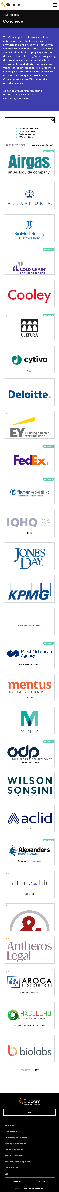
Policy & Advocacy (14, 1156)
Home (5, 15)
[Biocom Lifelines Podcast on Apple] (44, 1182)
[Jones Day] (30, 556)
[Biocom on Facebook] (26, 1182)
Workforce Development (17, 1162)
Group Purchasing (14, 1150)
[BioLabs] (30, 1048)
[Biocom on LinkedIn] (35, 1182)
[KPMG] (30, 589)
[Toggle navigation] (55, 5)
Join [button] (29, 1112)
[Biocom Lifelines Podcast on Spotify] (40, 1182)
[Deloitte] (30, 392)
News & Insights (12, 1168)
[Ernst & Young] (30, 425)
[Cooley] (30, 293)
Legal (7, 1174)
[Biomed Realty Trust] (30, 228)
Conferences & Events (16, 1138)
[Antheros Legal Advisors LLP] (30, 950)
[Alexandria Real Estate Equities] (30, 195)
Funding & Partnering (15, 1144)
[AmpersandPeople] (30, 917)
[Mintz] (30, 720)
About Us (9, 1126)
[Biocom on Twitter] (30, 1182)
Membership (11, 1132)
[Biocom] (10, 5)
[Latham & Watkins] (30, 621)
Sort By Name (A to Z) (42, 145)
